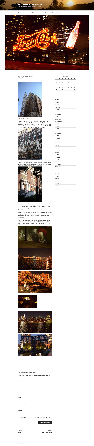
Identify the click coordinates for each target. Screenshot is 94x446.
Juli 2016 (57, 169)
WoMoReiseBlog (30, 4)
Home (19, 12)
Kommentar (21, 380)
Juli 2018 (57, 154)
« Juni (59, 93)
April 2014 (57, 178)
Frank (31, 76)
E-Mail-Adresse (22, 404)
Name (20, 397)
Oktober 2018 (58, 150)
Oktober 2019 (58, 142)
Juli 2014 (57, 176)
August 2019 (57, 145)
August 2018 (57, 152)
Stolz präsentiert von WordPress (24, 443)
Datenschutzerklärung (50, 12)
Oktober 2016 (58, 161)
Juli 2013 (57, 185)
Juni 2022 (57, 128)
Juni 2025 (57, 109)
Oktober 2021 (58, 131)
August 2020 (58, 138)
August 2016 (57, 166)
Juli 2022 (57, 126)
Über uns (41, 12)
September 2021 (58, 133)
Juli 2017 (57, 159)
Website (20, 410)
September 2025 (58, 104)
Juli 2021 (57, 135)
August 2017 (57, 157)
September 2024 (58, 114)
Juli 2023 (57, 123)
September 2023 (58, 121)
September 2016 (58, 164)
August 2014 (57, 173)
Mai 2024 (57, 116)
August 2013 (57, 183)
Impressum (59, 12)
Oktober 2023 (58, 119)
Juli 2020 (57, 140)
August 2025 (57, 107)
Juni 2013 (57, 188)
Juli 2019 (57, 147)
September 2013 (58, 181)
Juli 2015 (57, 171)
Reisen (24, 12)
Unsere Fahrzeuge (33, 12)
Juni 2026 (57, 102)
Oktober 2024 (58, 112)
